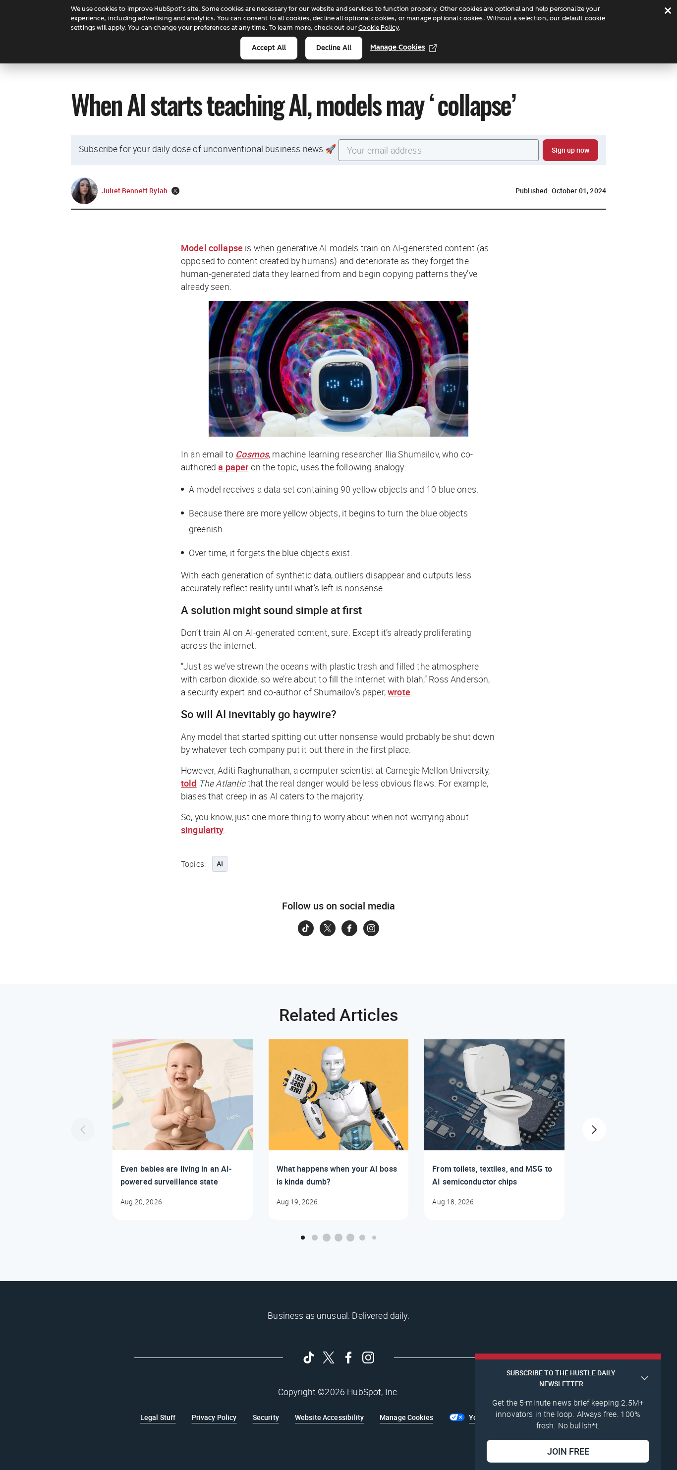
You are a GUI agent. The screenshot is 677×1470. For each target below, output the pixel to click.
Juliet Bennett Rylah (135, 190)
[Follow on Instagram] (371, 928)
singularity (202, 830)
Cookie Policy (378, 27)
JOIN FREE (568, 1451)
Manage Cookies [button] (406, 1417)
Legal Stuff (158, 1417)
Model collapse (212, 248)
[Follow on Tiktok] (306, 928)
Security (266, 1417)
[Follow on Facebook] (349, 928)
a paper (233, 467)
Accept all (269, 48)
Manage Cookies (397, 47)
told (189, 783)
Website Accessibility (329, 1417)
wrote (399, 692)
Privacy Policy (214, 1417)
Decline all (333, 48)
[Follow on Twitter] (328, 928)
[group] (183, 1129)
